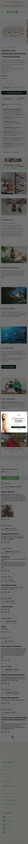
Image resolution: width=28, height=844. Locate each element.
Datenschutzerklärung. (19, 429)
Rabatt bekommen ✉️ (18, 427)
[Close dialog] (26, 412)
